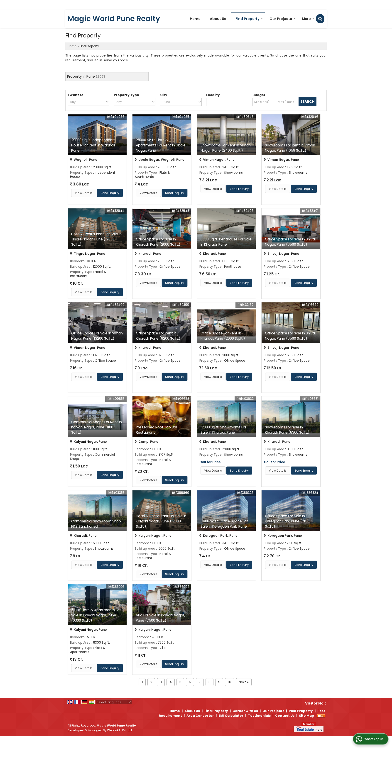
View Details (84, 193)
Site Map (306, 715)
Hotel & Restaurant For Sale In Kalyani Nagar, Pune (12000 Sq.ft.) (161, 521)
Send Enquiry (109, 193)
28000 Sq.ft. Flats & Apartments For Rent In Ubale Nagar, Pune (161, 145)
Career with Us (245, 711)
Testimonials (259, 715)
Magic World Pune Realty (114, 18)
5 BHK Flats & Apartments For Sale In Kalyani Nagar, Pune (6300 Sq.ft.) (96, 615)
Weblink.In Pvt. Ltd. (119, 730)
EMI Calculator (230, 715)
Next (244, 682)
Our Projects (281, 18)
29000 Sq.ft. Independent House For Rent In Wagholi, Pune (93, 145)
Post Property (301, 711)
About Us (218, 18)
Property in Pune (81, 76)
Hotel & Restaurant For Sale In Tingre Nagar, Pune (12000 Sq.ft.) (96, 239)
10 (229, 682)
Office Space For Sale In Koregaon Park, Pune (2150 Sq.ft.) (287, 521)
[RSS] (321, 715)
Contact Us (284, 715)
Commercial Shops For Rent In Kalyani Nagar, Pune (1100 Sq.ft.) (96, 427)
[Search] (320, 18)
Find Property (247, 18)
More (306, 18)
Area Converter (200, 715)
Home (195, 18)
